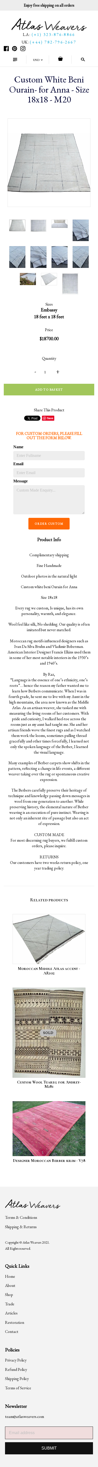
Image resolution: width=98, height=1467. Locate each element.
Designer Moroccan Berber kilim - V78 (49, 1160)
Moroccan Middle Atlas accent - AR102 (49, 971)
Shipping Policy (17, 1378)
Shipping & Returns (21, 1226)
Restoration (14, 1322)
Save (50, 418)
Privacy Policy (16, 1360)
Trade (9, 1304)
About (10, 1285)
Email (18, 464)
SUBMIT (49, 1448)
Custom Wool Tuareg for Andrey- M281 (49, 1084)
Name (18, 447)
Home (10, 1276)
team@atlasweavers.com (24, 1416)
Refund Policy (16, 1369)
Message (20, 481)
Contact (11, 1331)
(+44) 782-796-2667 (53, 42)
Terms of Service (18, 1388)
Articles (11, 1313)
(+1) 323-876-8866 (53, 34)
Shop (9, 1294)
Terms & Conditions (21, 1217)
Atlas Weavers (32, 1242)
